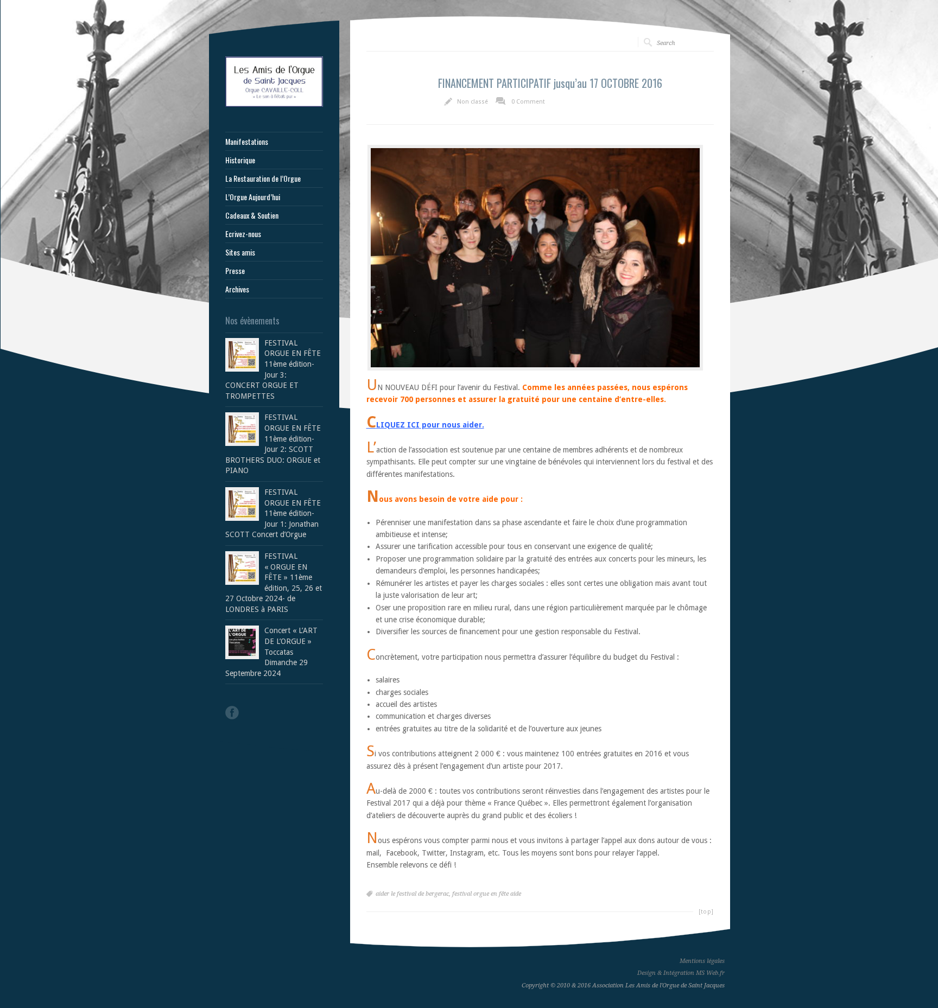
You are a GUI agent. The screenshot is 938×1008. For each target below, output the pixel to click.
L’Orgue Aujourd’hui (252, 197)
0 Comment (528, 101)
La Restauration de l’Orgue (263, 178)
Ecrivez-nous (243, 234)
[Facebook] (232, 712)
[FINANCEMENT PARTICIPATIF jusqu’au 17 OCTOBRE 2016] (535, 257)
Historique (240, 160)
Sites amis (240, 252)
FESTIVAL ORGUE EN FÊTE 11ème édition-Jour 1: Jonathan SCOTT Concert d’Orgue (273, 513)
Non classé (472, 101)
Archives (237, 289)
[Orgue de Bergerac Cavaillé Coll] (274, 104)
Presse (235, 271)
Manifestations (246, 141)
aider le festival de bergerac (412, 893)
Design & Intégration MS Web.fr (681, 973)
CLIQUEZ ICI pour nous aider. (425, 424)
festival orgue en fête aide (486, 893)
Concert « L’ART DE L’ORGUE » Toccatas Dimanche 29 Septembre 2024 (271, 651)
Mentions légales (702, 961)
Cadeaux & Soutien (251, 215)
